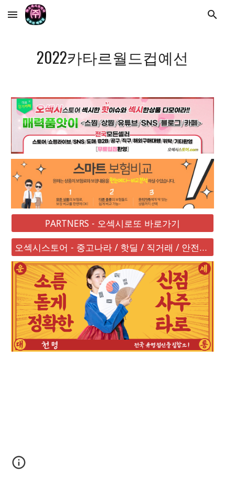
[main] (113, 57)
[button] (12, 14)
